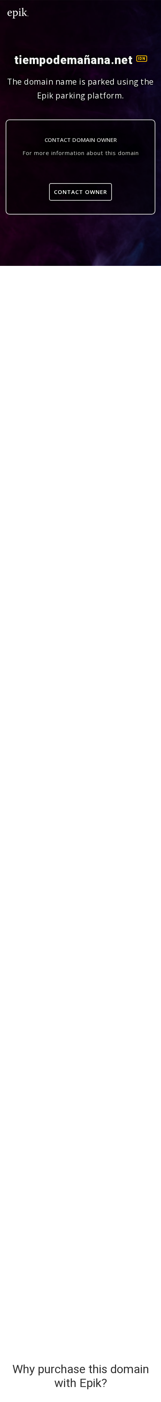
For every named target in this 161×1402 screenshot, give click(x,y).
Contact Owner (80, 191)
